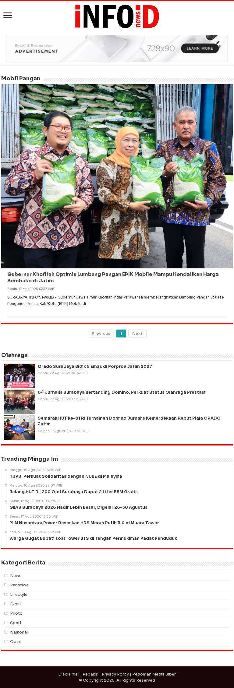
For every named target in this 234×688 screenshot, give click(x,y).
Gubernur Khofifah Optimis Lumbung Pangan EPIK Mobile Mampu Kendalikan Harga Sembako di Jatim (113, 277)
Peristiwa (19, 585)
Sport (16, 622)
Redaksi (90, 674)
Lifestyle (18, 594)
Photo (16, 613)
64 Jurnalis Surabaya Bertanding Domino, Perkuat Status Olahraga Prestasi (121, 392)
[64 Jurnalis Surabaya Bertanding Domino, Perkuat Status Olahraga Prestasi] (19, 401)
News (16, 575)
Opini (15, 641)
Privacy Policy (115, 674)
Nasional (19, 632)
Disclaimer (68, 674)
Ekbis (15, 603)
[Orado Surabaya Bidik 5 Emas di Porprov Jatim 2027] (19, 376)
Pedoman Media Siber (154, 674)
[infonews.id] (117, 16)
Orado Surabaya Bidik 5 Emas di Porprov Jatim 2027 (95, 366)
